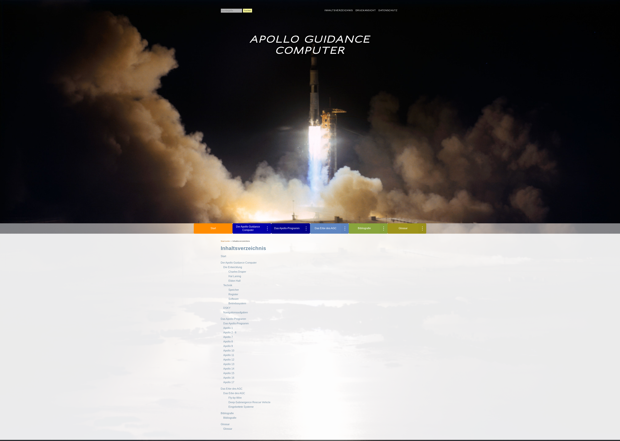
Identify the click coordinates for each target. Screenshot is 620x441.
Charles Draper (237, 271)
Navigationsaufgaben (235, 312)
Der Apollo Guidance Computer (248, 228)
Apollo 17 (228, 382)
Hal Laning (234, 276)
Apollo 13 (228, 364)
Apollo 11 (228, 355)
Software (233, 299)
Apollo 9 (228, 346)
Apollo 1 (228, 328)
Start (213, 228)
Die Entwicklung (232, 267)
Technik (227, 285)
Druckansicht (366, 10)
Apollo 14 (228, 368)
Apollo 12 (228, 359)
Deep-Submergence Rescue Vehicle (249, 402)
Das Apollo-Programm (287, 228)
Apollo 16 (228, 377)
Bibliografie (364, 228)
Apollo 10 (228, 350)
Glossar (403, 228)
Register (233, 294)
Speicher (233, 289)
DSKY (227, 308)
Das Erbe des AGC (325, 228)
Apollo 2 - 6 (229, 332)
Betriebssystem (237, 303)
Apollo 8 (228, 341)
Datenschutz (388, 10)
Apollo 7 (228, 337)
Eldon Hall (234, 280)
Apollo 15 (228, 373)
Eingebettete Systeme (241, 406)
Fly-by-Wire (235, 397)
